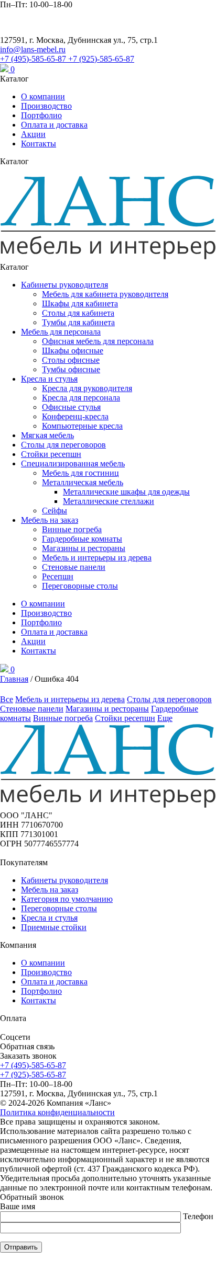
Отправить (21, 1247)
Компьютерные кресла (82, 425)
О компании (43, 96)
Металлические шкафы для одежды (126, 491)
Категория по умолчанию (67, 899)
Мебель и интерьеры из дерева (97, 557)
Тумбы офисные (71, 369)
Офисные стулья (71, 407)
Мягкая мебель (47, 435)
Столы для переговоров (63, 444)
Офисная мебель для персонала (98, 341)
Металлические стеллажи (108, 501)
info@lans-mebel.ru (33, 49)
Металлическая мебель (82, 482)
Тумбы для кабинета (78, 322)
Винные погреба (72, 529)
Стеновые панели (73, 567)
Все (6, 699)
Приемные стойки (54, 927)
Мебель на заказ (49, 519)
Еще (164, 718)
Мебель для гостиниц (80, 472)
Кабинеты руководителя (64, 284)
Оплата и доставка (54, 124)
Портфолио (41, 115)
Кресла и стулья (49, 378)
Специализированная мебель (73, 463)
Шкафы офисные (72, 350)
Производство (46, 105)
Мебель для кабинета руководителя (105, 294)
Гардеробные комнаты (82, 538)
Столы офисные (71, 360)
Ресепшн (57, 576)
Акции (33, 134)
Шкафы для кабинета (80, 303)
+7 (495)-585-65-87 (34, 58)
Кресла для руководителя (87, 388)
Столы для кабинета (78, 312)
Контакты (38, 143)
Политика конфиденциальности (57, 1112)
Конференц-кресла (75, 416)
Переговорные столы (80, 585)
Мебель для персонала (61, 331)
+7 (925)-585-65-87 (101, 58)
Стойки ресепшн (51, 454)
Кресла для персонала (81, 397)
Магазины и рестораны (83, 548)
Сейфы (54, 510)
